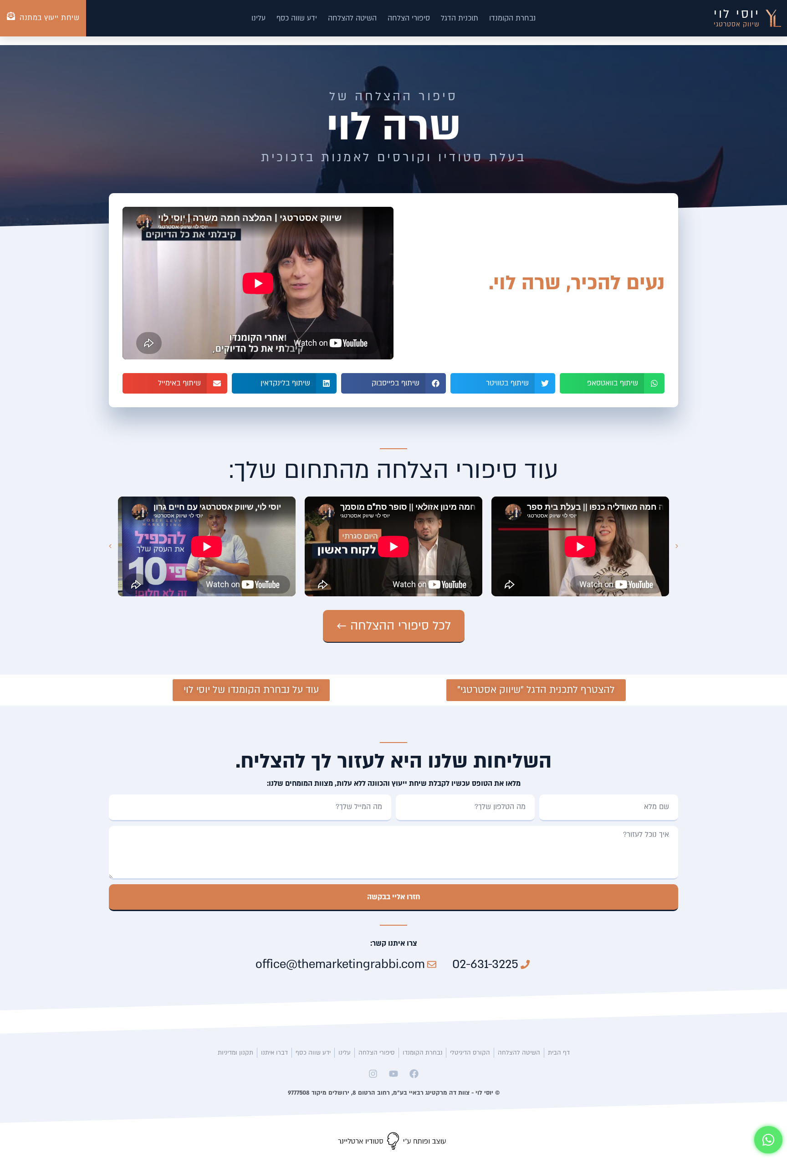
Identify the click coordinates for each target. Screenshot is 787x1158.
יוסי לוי (737, 14)
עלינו (258, 18)
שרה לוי (394, 127)
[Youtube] (393, 1074)
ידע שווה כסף (296, 18)
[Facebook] (414, 1074)
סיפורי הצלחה (409, 18)
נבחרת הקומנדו (512, 18)
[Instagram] (373, 1074)
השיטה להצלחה (352, 18)
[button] (612, 383)
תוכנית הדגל (459, 18)
